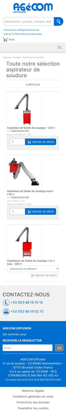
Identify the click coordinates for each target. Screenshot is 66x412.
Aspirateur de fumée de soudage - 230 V (31, 127)
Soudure (16, 57)
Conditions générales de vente (33, 396)
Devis (12, 39)
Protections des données (33, 402)
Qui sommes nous (14, 334)
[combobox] (28, 21)
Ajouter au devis (42, 142)
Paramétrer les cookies (33, 408)
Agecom (7, 57)
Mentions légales (33, 390)
